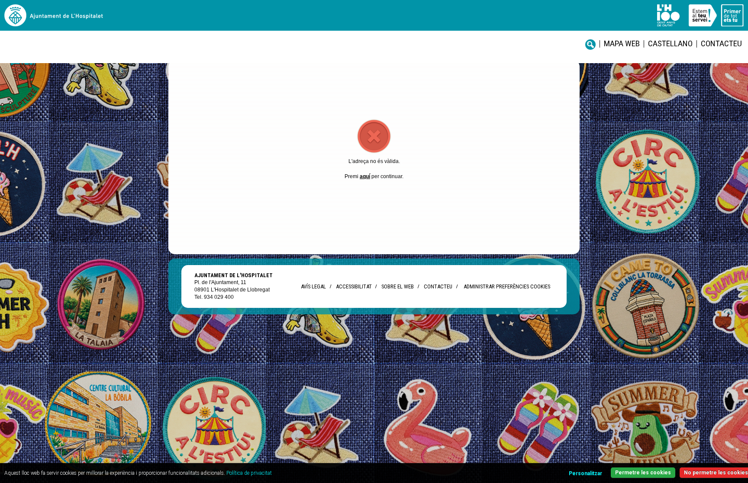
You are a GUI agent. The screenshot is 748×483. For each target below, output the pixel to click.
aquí (365, 176)
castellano (670, 43)
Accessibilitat (353, 286)
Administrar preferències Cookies (507, 286)
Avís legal (313, 286)
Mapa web (622, 43)
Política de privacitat (249, 473)
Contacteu (721, 43)
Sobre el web (397, 286)
